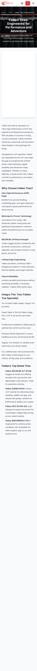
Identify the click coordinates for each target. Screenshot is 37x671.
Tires (10, 12)
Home (4, 12)
